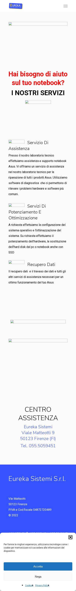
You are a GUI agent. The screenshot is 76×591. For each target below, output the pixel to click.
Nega (38, 576)
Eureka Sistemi (38, 427)
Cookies (29, 585)
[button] (70, 537)
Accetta (38, 566)
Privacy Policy (42, 585)
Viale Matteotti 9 (38, 433)
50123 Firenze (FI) (38, 439)
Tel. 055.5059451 (38, 446)
